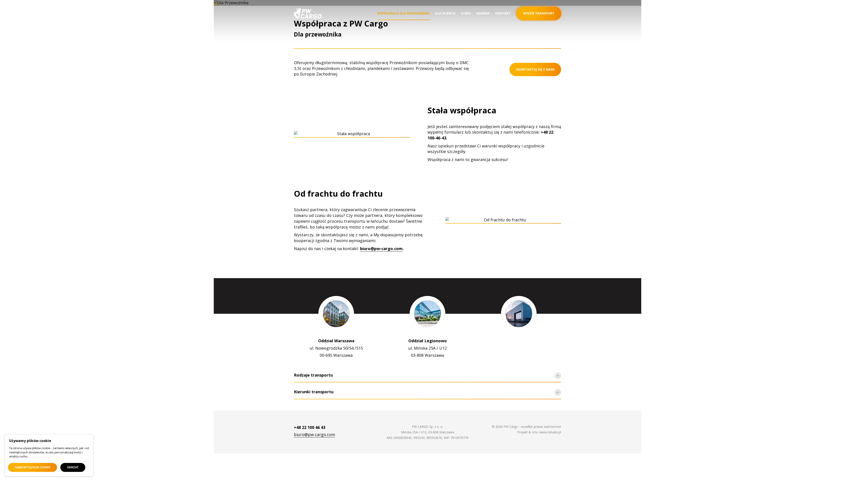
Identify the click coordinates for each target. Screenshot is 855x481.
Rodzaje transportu (313, 375)
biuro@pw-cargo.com (381, 248)
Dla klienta (445, 13)
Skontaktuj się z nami (535, 69)
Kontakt (503, 13)
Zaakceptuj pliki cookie (32, 467)
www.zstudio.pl (550, 432)
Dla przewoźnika (318, 34)
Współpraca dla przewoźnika (403, 13)
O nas (466, 13)
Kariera (483, 13)
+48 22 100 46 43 (309, 427)
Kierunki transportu (314, 391)
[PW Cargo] (308, 13)
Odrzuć (73, 467)
